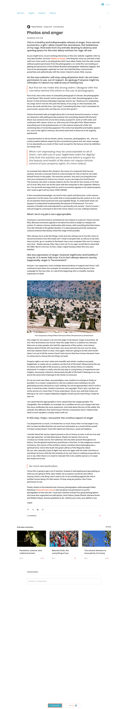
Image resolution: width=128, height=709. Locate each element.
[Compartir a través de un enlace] (43, 509)
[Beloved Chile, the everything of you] (64, 539)
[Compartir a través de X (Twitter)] (33, 509)
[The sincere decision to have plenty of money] (96, 539)
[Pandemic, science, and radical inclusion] (31, 539)
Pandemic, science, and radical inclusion (31, 551)
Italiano (53, 13)
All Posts (20, 13)
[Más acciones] (100, 27)
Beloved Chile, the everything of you (60, 551)
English (31, 13)
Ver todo (108, 527)
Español (42, 13)
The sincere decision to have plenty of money (95, 551)
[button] (108, 13)
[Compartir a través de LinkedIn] (38, 509)
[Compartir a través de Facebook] (28, 509)
